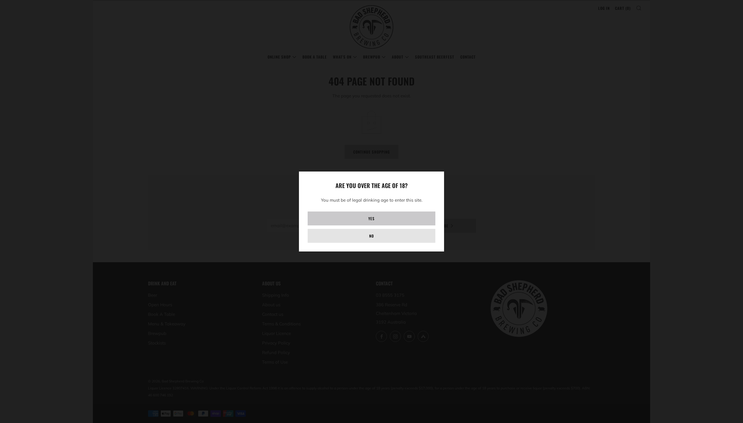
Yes (371, 218)
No (371, 236)
